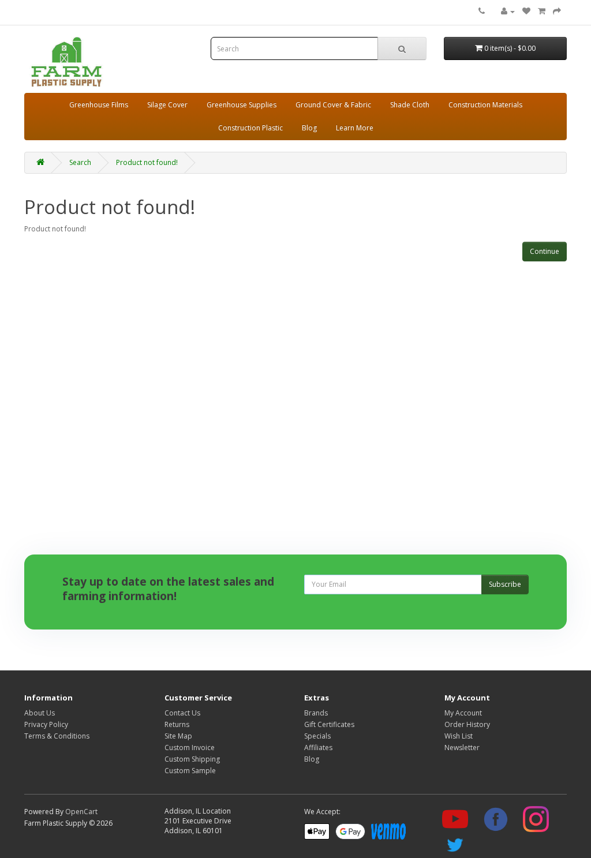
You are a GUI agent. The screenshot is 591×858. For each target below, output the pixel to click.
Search (80, 162)
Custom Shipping (192, 759)
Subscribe (505, 584)
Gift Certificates (329, 724)
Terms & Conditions (56, 736)
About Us (39, 713)
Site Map (178, 736)
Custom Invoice (189, 747)
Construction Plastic (250, 128)
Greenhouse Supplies (241, 105)
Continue (544, 251)
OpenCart (81, 811)
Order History (467, 724)
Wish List (458, 736)
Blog (309, 128)
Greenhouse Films (98, 105)
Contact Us (182, 713)
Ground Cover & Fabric (333, 105)
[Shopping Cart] (541, 11)
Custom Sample (190, 770)
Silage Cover (167, 105)
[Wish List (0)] (526, 11)
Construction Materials (485, 105)
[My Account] (508, 11)
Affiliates (318, 747)
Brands (316, 713)
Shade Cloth (409, 105)
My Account (463, 713)
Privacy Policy (46, 724)
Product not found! (147, 162)
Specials (317, 736)
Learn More (354, 128)
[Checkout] (557, 11)
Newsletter (462, 747)
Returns (176, 724)
